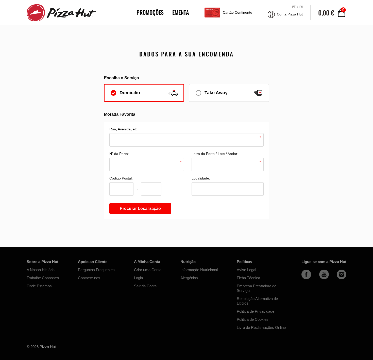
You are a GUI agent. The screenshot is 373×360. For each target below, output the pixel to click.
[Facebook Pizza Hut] (306, 278)
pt (294, 7)
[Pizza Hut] (58, 12)
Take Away (216, 92)
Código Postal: (121, 178)
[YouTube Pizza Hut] (324, 278)
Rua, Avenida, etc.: (124, 129)
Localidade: (201, 178)
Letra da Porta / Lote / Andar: (215, 154)
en (301, 7)
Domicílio (130, 92)
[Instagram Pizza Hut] (341, 278)
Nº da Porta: (119, 154)
